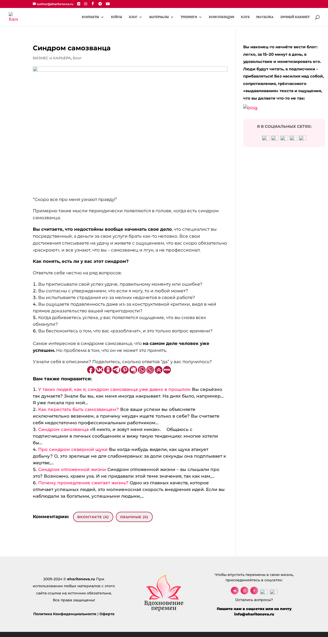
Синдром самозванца (63, 429)
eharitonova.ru (81, 579)
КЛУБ (245, 17)
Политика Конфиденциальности (64, 614)
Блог (77, 58)
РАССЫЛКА (264, 17)
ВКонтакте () (93, 517)
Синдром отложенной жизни (72, 469)
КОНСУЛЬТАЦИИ (221, 17)
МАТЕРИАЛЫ (159, 17)
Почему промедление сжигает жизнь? (83, 482)
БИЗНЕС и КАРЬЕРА (52, 58)
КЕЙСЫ (116, 17)
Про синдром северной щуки (73, 449)
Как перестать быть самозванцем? (78, 409)
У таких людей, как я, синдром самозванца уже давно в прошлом (114, 389)
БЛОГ (133, 17)
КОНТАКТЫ (90, 17)
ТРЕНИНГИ (189, 17)
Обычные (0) (134, 517)
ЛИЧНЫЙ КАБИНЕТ (295, 17)
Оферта (106, 614)
